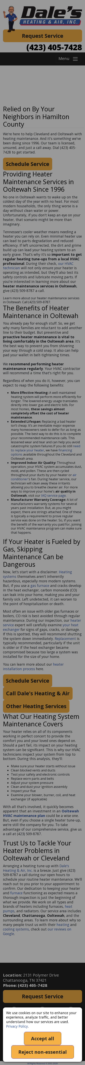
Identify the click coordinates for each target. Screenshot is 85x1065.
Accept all (42, 1038)
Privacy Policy (17, 1026)
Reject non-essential (42, 1052)
